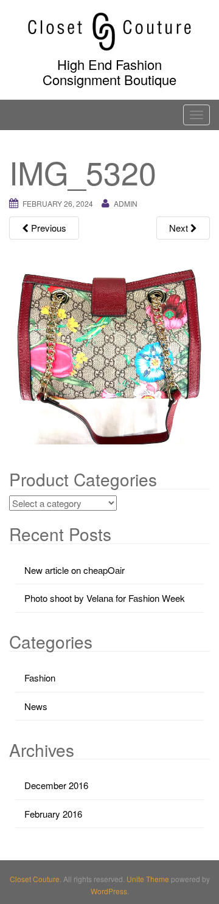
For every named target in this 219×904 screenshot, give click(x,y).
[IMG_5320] (109, 343)
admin (125, 203)
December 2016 (56, 785)
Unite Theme (148, 879)
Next (179, 227)
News (35, 706)
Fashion (39, 677)
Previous (47, 227)
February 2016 (53, 813)
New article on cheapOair (74, 570)
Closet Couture (35, 879)
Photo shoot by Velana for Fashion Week (104, 598)
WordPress (109, 891)
